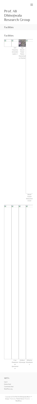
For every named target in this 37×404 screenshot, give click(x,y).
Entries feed (7, 384)
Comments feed (8, 386)
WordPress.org (8, 389)
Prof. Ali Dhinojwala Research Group (17, 15)
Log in (6, 382)
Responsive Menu (31, 5)
